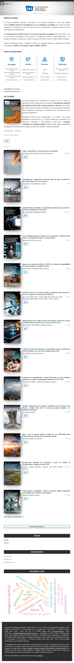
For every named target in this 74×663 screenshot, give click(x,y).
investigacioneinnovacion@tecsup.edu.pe (25, 633)
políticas (40, 655)
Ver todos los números (13, 517)
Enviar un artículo (37, 526)
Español (6, 543)
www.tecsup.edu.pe (58, 631)
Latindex (51, 34)
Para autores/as (8, 559)
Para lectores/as (8, 556)
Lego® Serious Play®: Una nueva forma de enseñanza (40, 151)
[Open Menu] (2, 3)
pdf (6, 141)
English (6, 540)
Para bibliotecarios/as (9, 562)
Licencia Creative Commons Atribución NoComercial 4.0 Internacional (44, 648)
